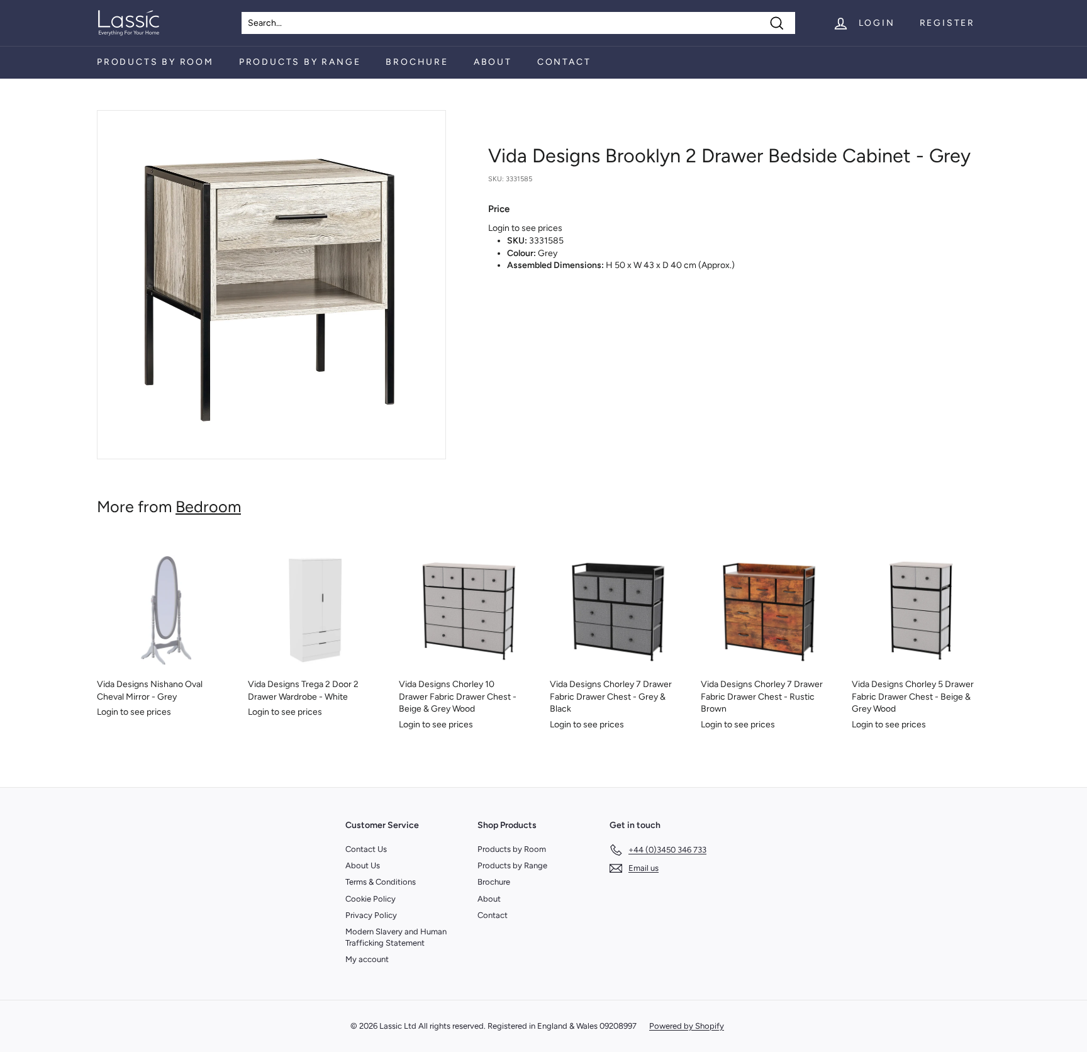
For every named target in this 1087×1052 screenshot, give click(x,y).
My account (367, 959)
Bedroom (208, 506)
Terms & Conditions (380, 882)
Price (499, 209)
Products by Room (155, 62)
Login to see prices (525, 228)
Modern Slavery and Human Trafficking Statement (396, 937)
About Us (362, 865)
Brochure (417, 62)
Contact (564, 62)
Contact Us (366, 849)
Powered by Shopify (686, 1026)
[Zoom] (271, 285)
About (493, 62)
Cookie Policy (370, 899)
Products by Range (300, 62)
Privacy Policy (371, 915)
